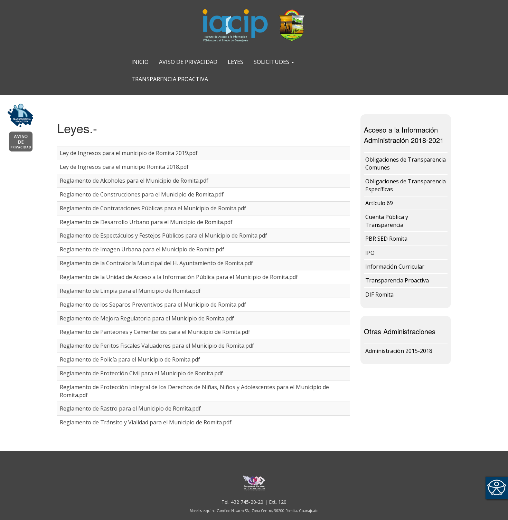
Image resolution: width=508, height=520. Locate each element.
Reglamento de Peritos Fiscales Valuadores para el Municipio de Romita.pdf (157, 345)
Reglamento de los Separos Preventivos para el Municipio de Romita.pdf (153, 304)
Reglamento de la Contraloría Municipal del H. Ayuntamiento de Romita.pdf (156, 263)
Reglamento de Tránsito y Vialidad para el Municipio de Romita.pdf (146, 422)
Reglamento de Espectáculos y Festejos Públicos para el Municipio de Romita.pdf (163, 235)
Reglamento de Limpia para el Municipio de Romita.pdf (130, 291)
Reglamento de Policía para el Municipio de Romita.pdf (130, 359)
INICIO (140, 62)
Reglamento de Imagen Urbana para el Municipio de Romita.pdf (142, 249)
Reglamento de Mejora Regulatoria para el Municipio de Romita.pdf (147, 318)
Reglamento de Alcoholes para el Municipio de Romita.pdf (134, 180)
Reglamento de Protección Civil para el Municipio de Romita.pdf (141, 373)
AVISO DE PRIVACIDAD (188, 62)
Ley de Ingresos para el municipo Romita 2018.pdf (124, 167)
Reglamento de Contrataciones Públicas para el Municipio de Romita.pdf (153, 208)
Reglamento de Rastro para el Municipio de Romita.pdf (130, 408)
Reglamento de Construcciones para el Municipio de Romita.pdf (142, 194)
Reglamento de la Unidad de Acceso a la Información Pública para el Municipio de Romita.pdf (179, 277)
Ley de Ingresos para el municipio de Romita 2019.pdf (129, 153)
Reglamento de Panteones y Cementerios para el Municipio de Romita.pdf (155, 332)
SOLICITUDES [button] (272, 62)
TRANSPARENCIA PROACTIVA (169, 79)
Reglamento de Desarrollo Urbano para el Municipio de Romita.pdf (146, 222)
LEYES (235, 62)
